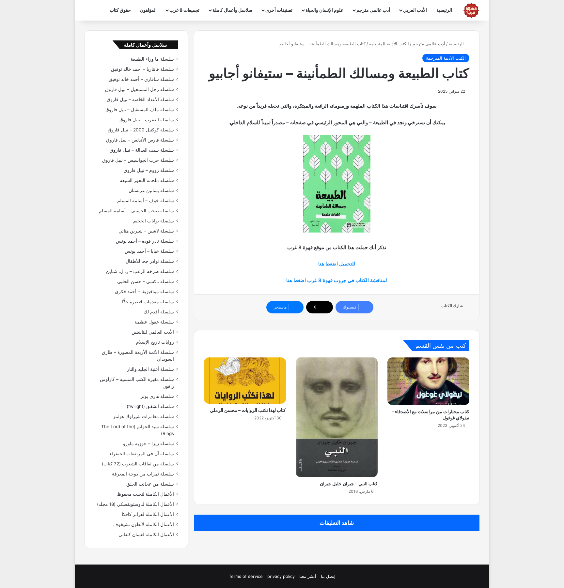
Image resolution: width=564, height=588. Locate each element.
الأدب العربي (415, 10)
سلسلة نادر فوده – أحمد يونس (145, 241)
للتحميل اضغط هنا (336, 264)
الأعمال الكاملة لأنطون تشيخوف (143, 524)
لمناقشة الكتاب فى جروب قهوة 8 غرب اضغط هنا (336, 280)
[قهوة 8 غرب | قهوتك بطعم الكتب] (471, 10)
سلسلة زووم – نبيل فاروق (149, 170)
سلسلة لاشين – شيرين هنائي (146, 231)
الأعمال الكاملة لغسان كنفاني (146, 534)
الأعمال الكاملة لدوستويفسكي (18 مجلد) (135, 504)
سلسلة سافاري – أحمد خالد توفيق (141, 79)
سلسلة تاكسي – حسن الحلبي (145, 281)
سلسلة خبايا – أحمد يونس (149, 251)
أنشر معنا (307, 576)
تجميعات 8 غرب (184, 10)
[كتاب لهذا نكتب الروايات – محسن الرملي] (245, 380)
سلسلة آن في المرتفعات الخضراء (141, 453)
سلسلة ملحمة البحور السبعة (147, 180)
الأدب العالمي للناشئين (153, 332)
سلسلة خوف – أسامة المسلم (145, 200)
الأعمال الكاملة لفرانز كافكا (148, 514)
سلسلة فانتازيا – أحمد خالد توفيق (142, 69)
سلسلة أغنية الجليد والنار (150, 369)
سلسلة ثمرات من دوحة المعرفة (143, 473)
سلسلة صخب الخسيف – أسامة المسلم (136, 210)
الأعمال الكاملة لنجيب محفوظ (145, 494)
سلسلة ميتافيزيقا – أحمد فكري (144, 291)
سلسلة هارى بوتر (157, 396)
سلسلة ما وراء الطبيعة (152, 59)
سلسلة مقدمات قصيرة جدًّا (148, 301)
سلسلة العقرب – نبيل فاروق (146, 119)
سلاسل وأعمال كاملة (232, 10)
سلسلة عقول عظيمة (154, 321)
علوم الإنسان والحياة (324, 10)
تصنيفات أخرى (278, 10)
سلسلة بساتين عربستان (151, 190)
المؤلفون (148, 10)
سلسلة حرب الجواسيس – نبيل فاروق (138, 160)
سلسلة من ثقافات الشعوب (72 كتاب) (138, 463)
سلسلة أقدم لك (159, 311)
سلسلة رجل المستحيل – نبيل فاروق (139, 89)
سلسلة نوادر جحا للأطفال (150, 261)
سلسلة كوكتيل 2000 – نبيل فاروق (141, 129)
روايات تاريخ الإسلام (155, 342)
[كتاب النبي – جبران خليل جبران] (337, 417)
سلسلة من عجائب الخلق (150, 484)
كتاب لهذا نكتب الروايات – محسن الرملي (248, 410)
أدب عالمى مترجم (373, 10)
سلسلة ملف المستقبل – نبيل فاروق (139, 109)
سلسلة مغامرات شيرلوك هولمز (143, 416)
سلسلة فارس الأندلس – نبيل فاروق (140, 140)
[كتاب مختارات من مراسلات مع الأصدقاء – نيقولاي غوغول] (428, 381)
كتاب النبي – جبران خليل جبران (349, 483)
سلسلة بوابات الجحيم (153, 220)
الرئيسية (444, 10)
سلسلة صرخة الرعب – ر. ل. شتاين (140, 271)
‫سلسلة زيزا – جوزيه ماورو (148, 443)
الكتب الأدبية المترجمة (389, 43)
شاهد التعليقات (337, 523)
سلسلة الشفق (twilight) (150, 406)
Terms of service (246, 576)
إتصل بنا (328, 576)
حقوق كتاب (120, 10)
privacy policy (281, 576)
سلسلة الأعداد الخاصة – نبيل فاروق (140, 99)
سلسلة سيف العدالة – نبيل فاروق (142, 150)
